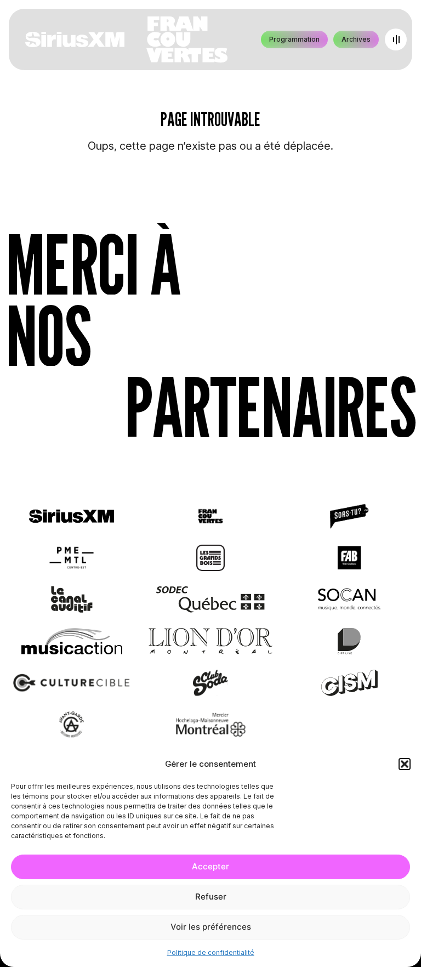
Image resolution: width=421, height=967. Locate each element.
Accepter (210, 866)
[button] (404, 764)
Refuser (210, 896)
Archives (356, 39)
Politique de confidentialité (210, 952)
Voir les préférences (210, 926)
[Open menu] (396, 39)
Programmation (294, 39)
